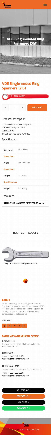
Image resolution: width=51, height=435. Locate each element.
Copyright (15, 430)
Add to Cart (37, 108)
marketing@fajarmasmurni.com (15, 359)
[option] (25, 256)
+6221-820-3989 (16, 356)
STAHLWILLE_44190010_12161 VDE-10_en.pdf (24, 203)
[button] (3, 255)
